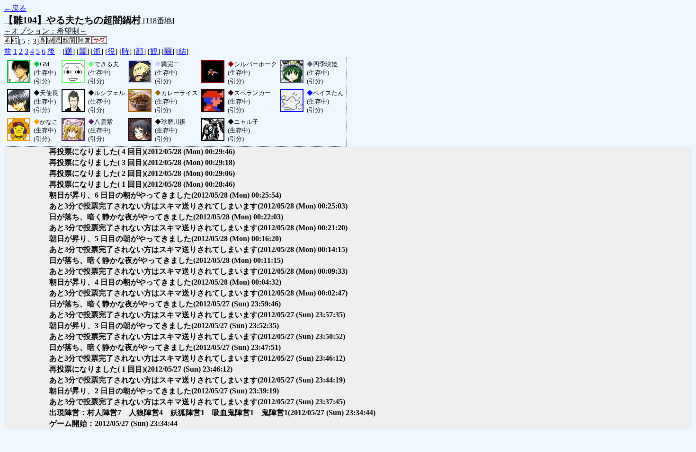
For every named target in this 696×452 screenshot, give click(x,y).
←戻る (15, 8)
